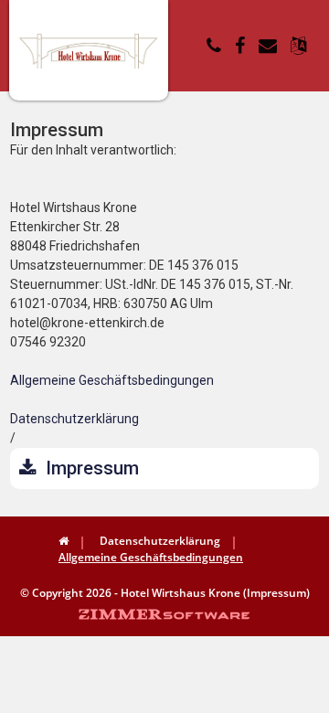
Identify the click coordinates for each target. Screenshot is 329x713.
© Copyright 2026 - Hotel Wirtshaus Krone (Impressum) (165, 593)
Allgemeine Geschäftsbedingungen (112, 380)
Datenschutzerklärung (74, 418)
